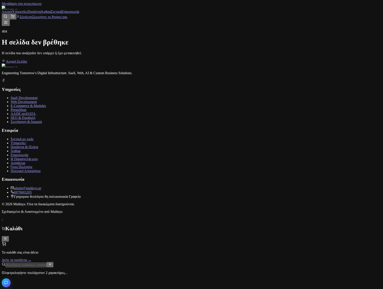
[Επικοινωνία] (6, 282)
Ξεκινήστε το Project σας (49, 17)
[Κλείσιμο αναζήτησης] (50, 264)
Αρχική (7, 12)
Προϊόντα (34, 12)
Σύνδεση (26, 17)
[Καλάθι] (12, 16)
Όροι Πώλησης (21, 167)
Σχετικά (56, 12)
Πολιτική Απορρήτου (26, 171)
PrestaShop (18, 110)
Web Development (24, 102)
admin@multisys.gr (27, 188)
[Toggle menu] (6, 22)
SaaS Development (24, 98)
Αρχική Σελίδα (16, 61)
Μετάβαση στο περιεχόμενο (21, 4)
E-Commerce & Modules (28, 106)
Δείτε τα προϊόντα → (16, 260)
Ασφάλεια (18, 163)
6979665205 (23, 192)
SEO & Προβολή (23, 118)
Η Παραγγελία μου (24, 159)
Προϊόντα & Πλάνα (24, 147)
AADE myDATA (23, 114)
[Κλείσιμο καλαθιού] (5, 239)
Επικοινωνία (70, 12)
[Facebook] (3, 81)
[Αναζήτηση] (5, 16)
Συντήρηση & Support (26, 122)
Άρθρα (46, 12)
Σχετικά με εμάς (22, 139)
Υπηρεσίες (19, 12)
